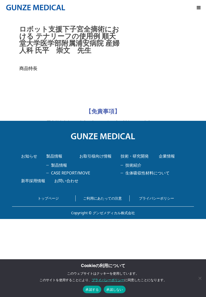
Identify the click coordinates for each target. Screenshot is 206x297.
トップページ (48, 198)
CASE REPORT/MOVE (70, 173)
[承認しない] (199, 278)
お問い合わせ (66, 180)
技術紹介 (133, 165)
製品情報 (54, 156)
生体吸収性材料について (147, 173)
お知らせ (29, 156)
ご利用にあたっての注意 (102, 198)
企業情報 (167, 156)
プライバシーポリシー (156, 198)
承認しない (114, 289)
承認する (92, 289)
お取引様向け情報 (95, 156)
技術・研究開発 (135, 156)
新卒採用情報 (33, 180)
